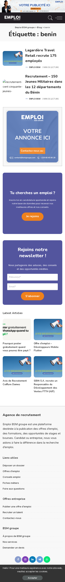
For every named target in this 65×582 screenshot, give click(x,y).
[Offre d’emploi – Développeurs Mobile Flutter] (48, 329)
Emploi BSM (34, 67)
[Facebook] (18, 559)
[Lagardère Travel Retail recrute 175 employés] (13, 58)
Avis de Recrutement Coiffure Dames (15, 382)
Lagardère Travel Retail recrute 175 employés (41, 55)
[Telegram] (39, 559)
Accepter (32, 577)
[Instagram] (25, 559)
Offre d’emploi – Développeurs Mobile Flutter (46, 347)
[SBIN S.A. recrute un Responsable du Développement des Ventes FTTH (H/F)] (48, 367)
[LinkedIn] (32, 559)
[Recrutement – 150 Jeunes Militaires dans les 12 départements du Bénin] (13, 87)
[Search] (49, 17)
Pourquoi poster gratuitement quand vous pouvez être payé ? (17, 347)
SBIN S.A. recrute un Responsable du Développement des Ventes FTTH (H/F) (45, 386)
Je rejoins (32, 216)
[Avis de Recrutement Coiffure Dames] (17, 367)
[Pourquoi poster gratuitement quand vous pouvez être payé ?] (17, 329)
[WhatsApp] (47, 559)
